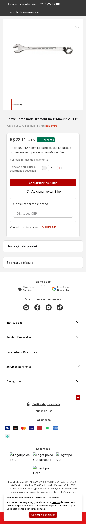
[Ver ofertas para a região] (81, 12)
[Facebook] (37, 307)
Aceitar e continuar (43, 514)
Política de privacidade (46, 404)
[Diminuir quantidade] (44, 168)
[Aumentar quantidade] (59, 168)
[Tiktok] (60, 307)
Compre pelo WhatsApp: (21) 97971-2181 (34, 4)
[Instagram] (26, 307)
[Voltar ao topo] (78, 397)
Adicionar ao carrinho (46, 191)
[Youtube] (48, 307)
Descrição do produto (23, 246)
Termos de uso (43, 410)
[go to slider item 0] (16, 104)
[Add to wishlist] (76, 25)
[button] (21, 12)
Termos (56, 502)
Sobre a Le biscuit (20, 262)
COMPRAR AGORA (43, 182)
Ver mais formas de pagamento (29, 159)
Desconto (48, 139)
